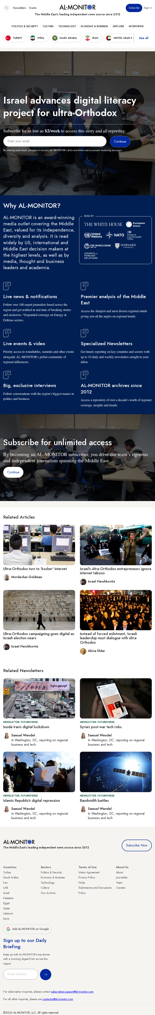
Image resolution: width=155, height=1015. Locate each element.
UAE (5, 888)
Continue (13, 472)
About (119, 872)
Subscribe (134, 8)
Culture (48, 26)
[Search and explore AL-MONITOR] (6, 8)
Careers (120, 888)
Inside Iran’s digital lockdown (26, 727)
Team (119, 883)
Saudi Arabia (10, 877)
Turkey (7, 872)
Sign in (148, 8)
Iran (5, 883)
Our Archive (48, 893)
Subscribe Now (136, 845)
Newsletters (19, 8)
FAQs (82, 883)
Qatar (6, 908)
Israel (6, 893)
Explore (118, 26)
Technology (67, 26)
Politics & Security (25, 26)
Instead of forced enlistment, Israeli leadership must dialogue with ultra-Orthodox (108, 638)
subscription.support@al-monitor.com (72, 992)
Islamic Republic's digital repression (31, 800)
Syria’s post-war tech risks (101, 727)
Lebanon (8, 913)
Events (32, 8)
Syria (6, 919)
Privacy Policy (87, 877)
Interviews (136, 26)
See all (143, 38)
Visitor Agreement (89, 872)
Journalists (121, 877)
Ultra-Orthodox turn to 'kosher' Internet (35, 568)
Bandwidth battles (94, 800)
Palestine (8, 898)
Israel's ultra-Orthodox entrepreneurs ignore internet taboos (115, 571)
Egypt (6, 903)
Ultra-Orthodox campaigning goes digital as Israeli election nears (38, 636)
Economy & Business (94, 26)
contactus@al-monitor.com (57, 999)
